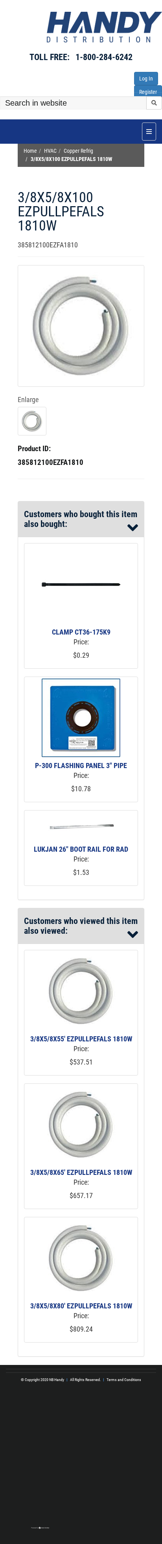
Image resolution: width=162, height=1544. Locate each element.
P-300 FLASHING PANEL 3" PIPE (81, 765)
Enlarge (28, 399)
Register (148, 92)
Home (30, 151)
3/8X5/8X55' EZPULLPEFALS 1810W (81, 1039)
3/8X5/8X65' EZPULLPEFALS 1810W (81, 1172)
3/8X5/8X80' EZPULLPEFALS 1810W (81, 1306)
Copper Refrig (78, 151)
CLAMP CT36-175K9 (81, 632)
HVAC (50, 151)
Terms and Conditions (124, 1380)
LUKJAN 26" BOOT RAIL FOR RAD (81, 849)
